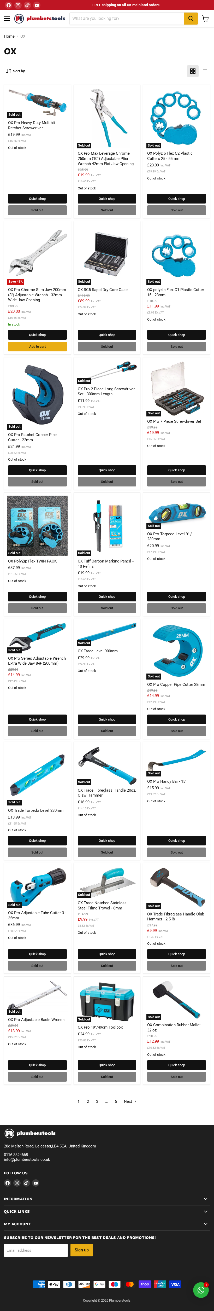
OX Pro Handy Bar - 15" (167, 781)
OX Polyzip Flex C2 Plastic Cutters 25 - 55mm (170, 156)
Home (9, 36)
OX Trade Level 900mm (98, 651)
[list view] (204, 71)
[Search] (191, 19)
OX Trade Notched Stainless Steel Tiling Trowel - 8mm (102, 905)
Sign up (82, 1250)
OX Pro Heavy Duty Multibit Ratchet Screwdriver (31, 125)
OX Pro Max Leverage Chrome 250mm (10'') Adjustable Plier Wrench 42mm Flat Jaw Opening (106, 158)
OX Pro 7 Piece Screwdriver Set (174, 421)
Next (128, 1101)
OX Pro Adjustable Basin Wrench (36, 1019)
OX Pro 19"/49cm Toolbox (100, 1027)
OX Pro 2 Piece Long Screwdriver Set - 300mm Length (106, 392)
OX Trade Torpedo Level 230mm (35, 810)
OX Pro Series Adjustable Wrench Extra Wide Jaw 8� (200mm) (37, 661)
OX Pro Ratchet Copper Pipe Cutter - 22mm (32, 437)
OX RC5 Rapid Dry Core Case (103, 289)
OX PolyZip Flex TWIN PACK (32, 561)
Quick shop (37, 199)
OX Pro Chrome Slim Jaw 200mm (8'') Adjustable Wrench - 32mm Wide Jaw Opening (37, 294)
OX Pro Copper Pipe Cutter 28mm (176, 684)
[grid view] (193, 71)
